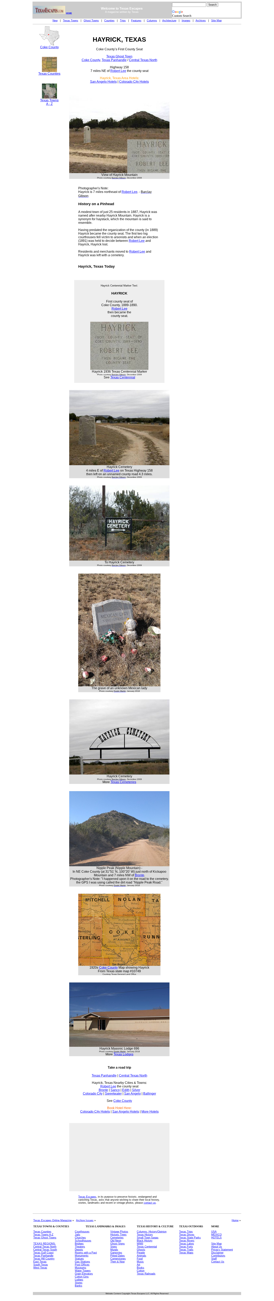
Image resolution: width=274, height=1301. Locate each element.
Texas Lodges (123, 1054)
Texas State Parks (190, 1237)
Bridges (79, 1243)
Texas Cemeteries (123, 782)
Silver (136, 1090)
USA (214, 1231)
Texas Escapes (87, 1196)
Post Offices (82, 1264)
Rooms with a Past (86, 1252)
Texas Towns (70, 20)
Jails (77, 1234)
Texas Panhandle (114, 60)
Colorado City (92, 1093)
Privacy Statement (222, 1249)
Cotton (140, 1270)
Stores (78, 1282)
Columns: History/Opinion (151, 1231)
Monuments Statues (81, 1257)
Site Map (216, 20)
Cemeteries (117, 1237)
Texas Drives (186, 1234)
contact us (150, 1202)
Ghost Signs (117, 1243)
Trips (123, 20)
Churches (80, 1237)
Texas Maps (186, 1252)
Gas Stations (82, 1261)
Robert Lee (118, 71)
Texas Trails (186, 1249)
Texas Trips (186, 1231)
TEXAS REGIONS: (44, 1243)
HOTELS (216, 1237)
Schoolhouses (83, 1240)
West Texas (40, 1267)
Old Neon (115, 1240)
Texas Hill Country (44, 1258)
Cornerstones (118, 1258)
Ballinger (149, 1093)
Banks (78, 1285)
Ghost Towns (91, 20)
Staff (214, 1258)
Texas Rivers (186, 1240)
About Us (216, 1246)
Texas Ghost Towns (44, 1237)
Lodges (79, 1279)
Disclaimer (217, 1252)
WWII (140, 1243)
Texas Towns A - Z (49, 102)
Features (136, 20)
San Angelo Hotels (103, 81)
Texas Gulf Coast (43, 1252)
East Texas (40, 1261)
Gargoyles (116, 1252)
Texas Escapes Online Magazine (52, 1220)
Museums (80, 1267)
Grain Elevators (84, 1273)
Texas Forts (186, 1246)
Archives (201, 20)
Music (140, 1261)
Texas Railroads (146, 1273)
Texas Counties (49, 73)
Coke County (49, 47)
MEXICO (216, 1234)
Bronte (139, 875)
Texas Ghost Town (119, 56)
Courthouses (82, 1231)
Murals (114, 1249)
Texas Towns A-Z (43, 1234)
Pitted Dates (117, 1255)
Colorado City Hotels (134, 81)
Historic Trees (118, 1234)
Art (138, 1264)
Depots (79, 1249)
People (141, 1252)
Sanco (115, 1090)
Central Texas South (45, 1249)
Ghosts (141, 1249)
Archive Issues (84, 1220)
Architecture (169, 20)
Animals (141, 1255)
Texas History (145, 1234)
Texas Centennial (122, 377)
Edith (126, 1090)
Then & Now (117, 1261)
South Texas (40, 1264)
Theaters (80, 1246)
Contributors (218, 1255)
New (55, 20)
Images (186, 20)
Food (140, 1258)
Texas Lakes (186, 1243)
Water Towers (83, 1270)
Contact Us (217, 1261)
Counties (109, 20)
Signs (113, 1246)
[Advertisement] (49, 178)
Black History (144, 1240)
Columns (152, 20)
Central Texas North (143, 60)
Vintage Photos (119, 1231)
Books (140, 1267)
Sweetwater (113, 1093)
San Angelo (132, 1093)
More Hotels (150, 1111)
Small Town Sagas (147, 1237)
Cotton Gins (82, 1276)
